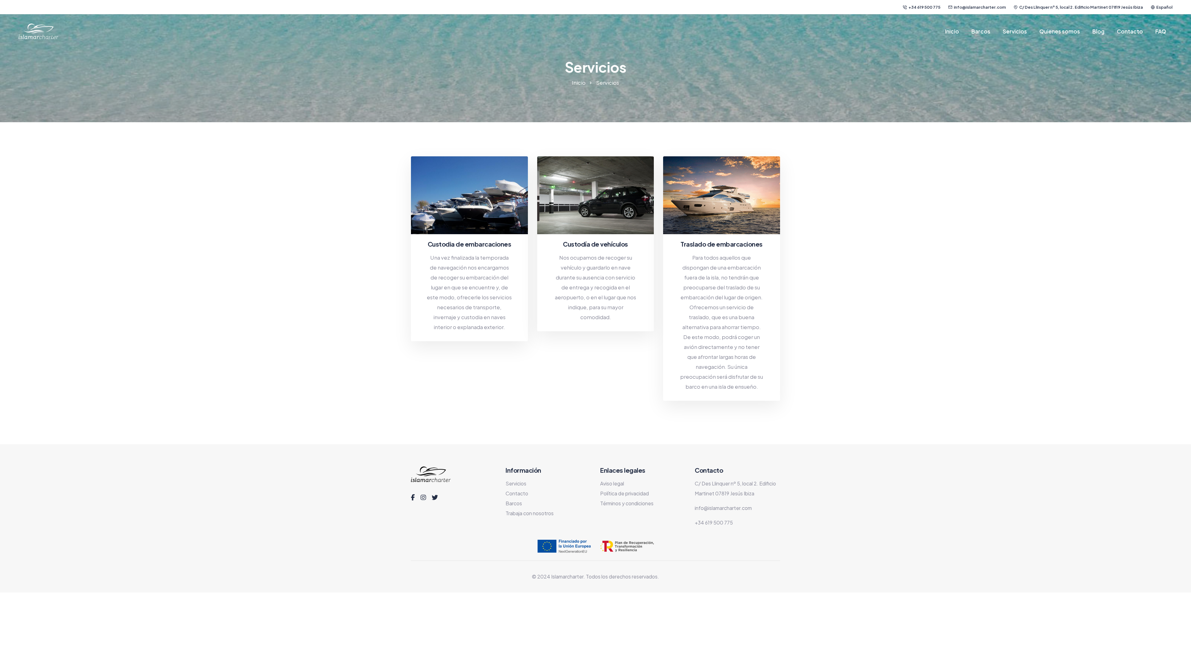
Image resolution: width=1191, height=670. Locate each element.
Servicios (1015, 31)
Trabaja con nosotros (530, 513)
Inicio (952, 31)
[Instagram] (423, 497)
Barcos (980, 31)
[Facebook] (413, 497)
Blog (1098, 31)
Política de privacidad (624, 493)
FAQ (1160, 31)
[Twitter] (435, 497)
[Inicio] (38, 31)
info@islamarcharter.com (980, 7)
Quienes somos (1059, 31)
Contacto (1130, 31)
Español (1164, 7)
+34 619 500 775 (924, 7)
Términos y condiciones (626, 503)
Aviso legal (612, 483)
